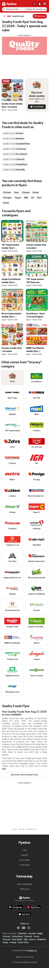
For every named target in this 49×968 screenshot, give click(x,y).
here (4, 768)
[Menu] (45, 4)
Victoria (13, 133)
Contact (24, 855)
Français (6, 939)
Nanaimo (13, 138)
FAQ (24, 850)
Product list (24, 865)
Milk (26, 197)
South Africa (23, 942)
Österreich (22, 933)
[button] (39, 4)
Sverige (12, 942)
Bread (35, 192)
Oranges (7, 197)
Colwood (13, 159)
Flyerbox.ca (31, 950)
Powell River (15, 164)
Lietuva (32, 939)
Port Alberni (15, 154)
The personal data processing (24, 962)
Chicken (7, 192)
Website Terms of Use (24, 957)
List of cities (24, 860)
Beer (16, 192)
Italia (26, 939)
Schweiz (6, 936)
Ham (39, 197)
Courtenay (14, 149)
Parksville (14, 169)
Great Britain (16, 939)
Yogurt (18, 197)
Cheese (26, 192)
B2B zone (24, 889)
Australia (32, 933)
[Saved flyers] (34, 4)
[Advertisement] (24, 55)
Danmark (28, 936)
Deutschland (17, 936)
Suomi (36, 936)
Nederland (41, 939)
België (39, 933)
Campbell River (16, 143)
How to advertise (24, 884)
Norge (5, 942)
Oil (32, 197)
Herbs (6, 202)
